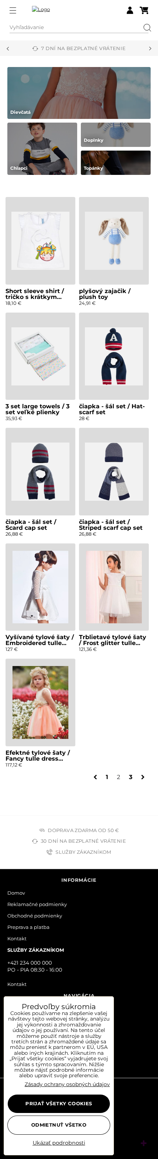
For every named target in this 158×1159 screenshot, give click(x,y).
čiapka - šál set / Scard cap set (31, 524)
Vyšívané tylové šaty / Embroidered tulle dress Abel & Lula (40, 643)
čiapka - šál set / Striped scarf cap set (111, 524)
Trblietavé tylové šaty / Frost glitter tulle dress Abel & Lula (112, 643)
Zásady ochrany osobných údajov (67, 1084)
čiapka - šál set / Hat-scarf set (112, 409)
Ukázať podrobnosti (59, 1143)
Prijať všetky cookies (58, 1103)
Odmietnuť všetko (58, 1125)
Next (150, 48)
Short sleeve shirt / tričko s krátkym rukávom (35, 297)
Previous (7, 48)
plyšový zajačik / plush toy (104, 294)
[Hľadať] (144, 27)
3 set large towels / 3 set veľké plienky (37, 409)
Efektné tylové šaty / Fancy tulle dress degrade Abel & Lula (38, 758)
